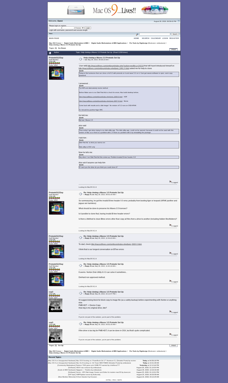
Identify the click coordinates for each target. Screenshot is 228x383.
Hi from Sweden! (82, 377)
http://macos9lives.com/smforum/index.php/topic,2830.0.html (116, 244)
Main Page (54, 38)
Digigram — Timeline (83, 370)
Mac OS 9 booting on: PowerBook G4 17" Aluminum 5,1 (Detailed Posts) (102, 360)
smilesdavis (161, 43)
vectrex (133, 360)
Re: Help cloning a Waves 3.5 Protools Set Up (103, 193)
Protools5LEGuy (56, 58)
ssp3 (51, 292)
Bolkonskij (96, 374)
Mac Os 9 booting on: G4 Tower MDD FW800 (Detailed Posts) (98, 363)
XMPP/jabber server (83, 374)
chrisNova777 (115, 365)
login (56, 26)
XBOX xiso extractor (83, 367)
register (63, 26)
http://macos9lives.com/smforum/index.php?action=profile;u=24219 (115, 66)
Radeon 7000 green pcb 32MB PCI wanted (91, 365)
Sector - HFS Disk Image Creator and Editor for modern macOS (98, 372)
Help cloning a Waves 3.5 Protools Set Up (102, 58)
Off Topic (72, 374)
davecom (127, 372)
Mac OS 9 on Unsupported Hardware (62, 360)
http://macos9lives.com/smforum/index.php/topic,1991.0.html (104, 68)
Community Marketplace (66, 365)
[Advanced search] (137, 34)
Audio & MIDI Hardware (66, 370)
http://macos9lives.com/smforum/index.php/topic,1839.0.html (100, 97)
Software (72, 367)
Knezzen (94, 377)
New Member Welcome (67, 377)
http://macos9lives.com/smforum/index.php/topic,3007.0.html (100, 101)
